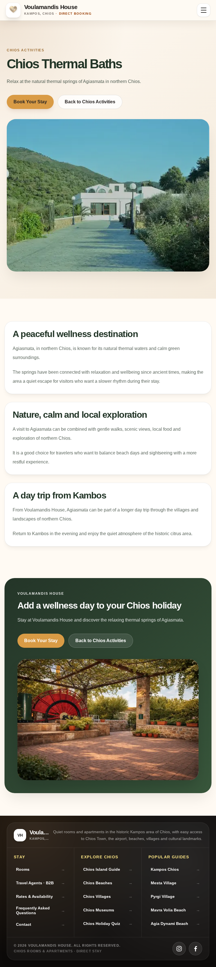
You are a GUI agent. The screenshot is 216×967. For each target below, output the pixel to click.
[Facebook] (195, 948)
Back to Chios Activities (90, 101)
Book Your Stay (30, 101)
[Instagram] (179, 948)
